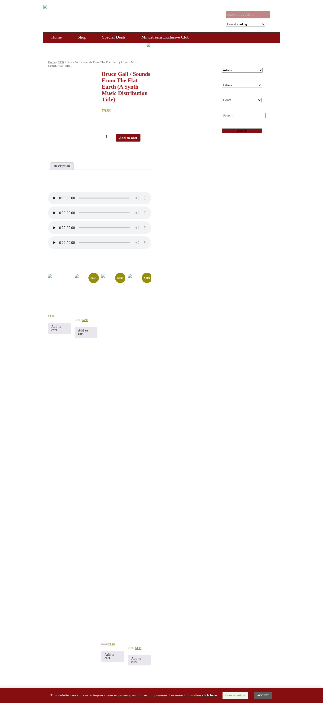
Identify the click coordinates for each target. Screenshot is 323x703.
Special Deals (114, 37)
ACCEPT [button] (263, 695)
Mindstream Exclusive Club (165, 37)
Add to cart (128, 138)
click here (209, 695)
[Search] (275, 14)
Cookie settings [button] (235, 695)
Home (56, 37)
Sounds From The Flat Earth (121, 153)
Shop (82, 37)
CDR (61, 62)
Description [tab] (62, 166)
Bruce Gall (138, 150)
